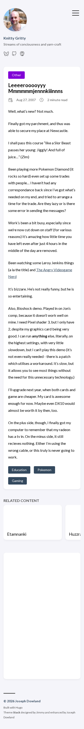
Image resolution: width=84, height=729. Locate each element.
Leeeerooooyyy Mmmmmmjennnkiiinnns (35, 88)
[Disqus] (42, 615)
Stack (16, 712)
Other (16, 75)
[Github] (14, 55)
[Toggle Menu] (75, 12)
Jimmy (40, 712)
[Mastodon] (22, 55)
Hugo (19, 707)
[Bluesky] (6, 55)
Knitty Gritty (15, 38)
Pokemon (44, 470)
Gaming (17, 481)
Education (19, 470)
